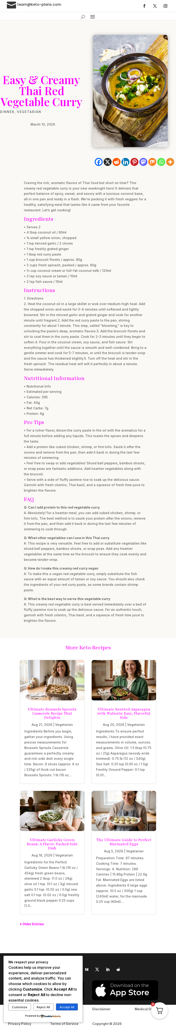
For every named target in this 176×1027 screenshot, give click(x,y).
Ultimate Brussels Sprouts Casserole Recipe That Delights (52, 713)
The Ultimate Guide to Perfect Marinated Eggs (123, 842)
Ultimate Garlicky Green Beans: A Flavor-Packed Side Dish (52, 844)
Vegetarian (29, 112)
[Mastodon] (143, 162)
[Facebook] (99, 162)
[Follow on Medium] (86, 969)
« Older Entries (32, 924)
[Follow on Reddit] (118, 969)
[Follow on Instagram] (165, 6)
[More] (170, 162)
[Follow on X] (155, 6)
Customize (19, 1007)
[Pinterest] (134, 162)
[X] (108, 162)
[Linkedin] (125, 162)
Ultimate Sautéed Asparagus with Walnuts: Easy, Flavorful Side (123, 713)
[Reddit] (117, 162)
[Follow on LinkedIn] (107, 969)
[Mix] (152, 162)
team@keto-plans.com (39, 4)
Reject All (43, 1007)
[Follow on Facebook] (144, 6)
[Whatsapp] (161, 162)
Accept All (67, 1007)
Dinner (7, 112)
